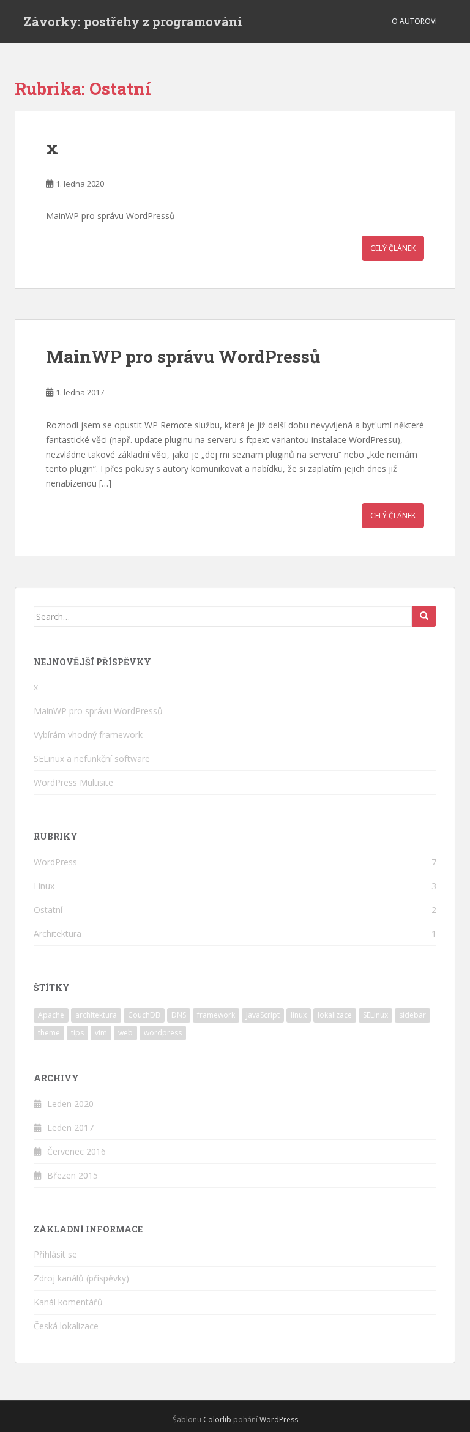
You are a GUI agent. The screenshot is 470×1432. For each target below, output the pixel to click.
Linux (44, 886)
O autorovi (414, 21)
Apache (51, 1015)
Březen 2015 (72, 1175)
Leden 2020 (70, 1103)
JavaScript (263, 1015)
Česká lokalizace (66, 1326)
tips (77, 1032)
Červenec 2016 (76, 1151)
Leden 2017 (70, 1127)
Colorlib (217, 1419)
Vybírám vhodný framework (88, 734)
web (125, 1032)
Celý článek (393, 248)
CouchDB (144, 1015)
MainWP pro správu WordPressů (183, 356)
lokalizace (335, 1015)
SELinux (375, 1015)
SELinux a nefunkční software (92, 758)
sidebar (412, 1015)
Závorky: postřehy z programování (133, 21)
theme (49, 1032)
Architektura (57, 933)
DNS (178, 1015)
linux (299, 1015)
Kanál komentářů (68, 1302)
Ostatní (48, 910)
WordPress (55, 862)
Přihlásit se (55, 1254)
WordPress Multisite (73, 782)
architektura (96, 1015)
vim (101, 1032)
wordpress (163, 1032)
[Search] (424, 616)
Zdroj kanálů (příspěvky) (81, 1278)
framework (216, 1015)
